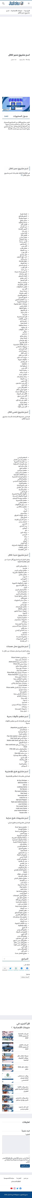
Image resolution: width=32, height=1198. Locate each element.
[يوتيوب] (11, 1188)
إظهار (6, 116)
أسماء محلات (25, 977)
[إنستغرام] (14, 1188)
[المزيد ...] (4, 968)
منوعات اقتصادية (16, 11)
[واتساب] (16, 968)
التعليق (27, 1134)
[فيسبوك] (27, 968)
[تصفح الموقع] (29, 3)
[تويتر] (10, 968)
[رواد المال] (16, 3)
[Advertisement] (16, 35)
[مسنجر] (21, 968)
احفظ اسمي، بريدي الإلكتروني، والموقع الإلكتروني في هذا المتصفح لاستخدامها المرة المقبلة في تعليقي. (16, 1160)
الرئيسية (27, 11)
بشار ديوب (22, 59)
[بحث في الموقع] (3, 3)
